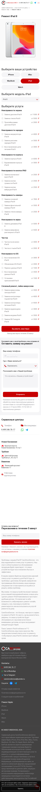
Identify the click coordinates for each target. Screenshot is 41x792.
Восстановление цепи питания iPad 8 (12, 148)
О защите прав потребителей (12, 697)
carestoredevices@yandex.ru (14, 679)
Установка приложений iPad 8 (11, 279)
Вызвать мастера (20, 329)
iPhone (11, 75)
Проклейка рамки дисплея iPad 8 (11, 123)
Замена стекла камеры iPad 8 (13, 213)
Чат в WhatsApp (10, 671)
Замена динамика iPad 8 (13, 225)
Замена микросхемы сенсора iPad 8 (12, 291)
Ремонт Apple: (7, 702)
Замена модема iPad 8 (12, 315)
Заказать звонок (20, 542)
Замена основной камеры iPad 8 (11, 200)
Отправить (20, 394)
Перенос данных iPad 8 (13, 268)
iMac (30, 75)
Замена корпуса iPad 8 (12, 159)
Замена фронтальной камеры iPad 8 (12, 207)
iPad (30, 81)
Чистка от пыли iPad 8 (12, 248)
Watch (20, 87)
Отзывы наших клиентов (10, 689)
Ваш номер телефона (11, 351)
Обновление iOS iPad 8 (12, 264)
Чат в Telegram (9, 675)
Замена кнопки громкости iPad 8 (10, 182)
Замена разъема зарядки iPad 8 (10, 142)
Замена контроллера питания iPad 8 (12, 304)
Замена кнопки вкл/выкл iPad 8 (11, 176)
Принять (20, 788)
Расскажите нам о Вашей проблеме (17, 371)
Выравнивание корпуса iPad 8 (13, 164)
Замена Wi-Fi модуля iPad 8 (12, 320)
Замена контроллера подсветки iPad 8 (12, 298)
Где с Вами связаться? (12, 361)
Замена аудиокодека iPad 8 (12, 310)
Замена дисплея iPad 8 (13, 114)
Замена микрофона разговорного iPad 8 (12, 231)
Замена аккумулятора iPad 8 (12, 135)
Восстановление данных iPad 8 (10, 273)
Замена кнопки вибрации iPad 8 (10, 188)
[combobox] (20, 99)
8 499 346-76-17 (24, 3)
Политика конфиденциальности (13, 693)
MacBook (11, 81)
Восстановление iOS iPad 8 (12, 259)
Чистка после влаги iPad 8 (11, 243)
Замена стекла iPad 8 (12, 118)
